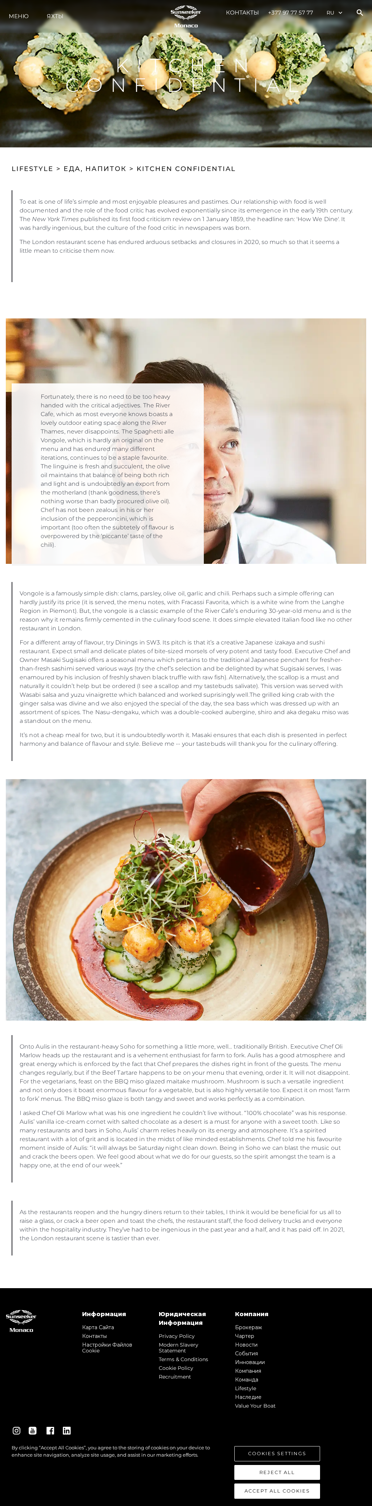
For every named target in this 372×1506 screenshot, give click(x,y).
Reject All (277, 1472)
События (246, 1353)
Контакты (242, 12)
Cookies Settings (277, 1453)
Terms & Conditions (183, 1359)
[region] (186, 1471)
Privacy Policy (177, 1336)
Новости (246, 1345)
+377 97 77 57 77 (290, 12)
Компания (248, 1371)
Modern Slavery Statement (178, 1348)
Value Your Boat (255, 1406)
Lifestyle (245, 1388)
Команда (246, 1379)
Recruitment (175, 1376)
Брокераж (248, 1327)
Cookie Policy (176, 1368)
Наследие (248, 1397)
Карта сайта (98, 1327)
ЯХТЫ (55, 16)
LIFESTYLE (32, 169)
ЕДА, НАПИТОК (95, 169)
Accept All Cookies (277, 1491)
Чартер (244, 1336)
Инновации (250, 1362)
